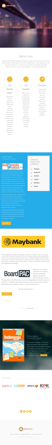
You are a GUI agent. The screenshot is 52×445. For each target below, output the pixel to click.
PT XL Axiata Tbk (6, 300)
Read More (6, 223)
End (32, 308)
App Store (14, 31)
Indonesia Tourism (37, 434)
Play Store (24, 31)
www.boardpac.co (29, 289)
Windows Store (36, 31)
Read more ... (7, 294)
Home (12, 434)
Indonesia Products (25, 434)
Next (29, 308)
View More (43, 355)
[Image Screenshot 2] (13, 345)
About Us (16, 434)
